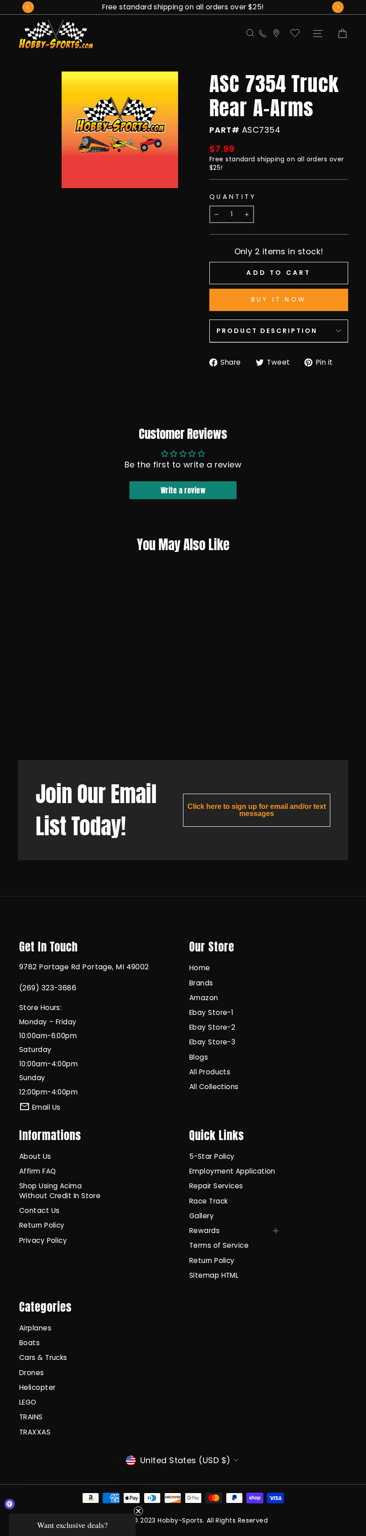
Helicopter (37, 1387)
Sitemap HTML (213, 1275)
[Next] (338, 7)
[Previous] (28, 7)
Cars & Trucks (43, 1357)
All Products (209, 1072)
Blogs (198, 1057)
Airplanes (35, 1328)
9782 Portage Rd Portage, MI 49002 (84, 967)
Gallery (201, 1215)
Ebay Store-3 (212, 1042)
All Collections (214, 1086)
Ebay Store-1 (211, 1012)
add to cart (44, 717)
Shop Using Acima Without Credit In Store (59, 1190)
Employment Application (232, 1171)
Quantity (233, 196)
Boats (29, 1342)
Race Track (208, 1201)
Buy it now (278, 299)
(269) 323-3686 (47, 988)
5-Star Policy (212, 1156)
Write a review (183, 490)
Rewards (204, 1230)
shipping (271, 159)
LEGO (28, 1402)
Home (199, 967)
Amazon (203, 997)
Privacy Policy (43, 1240)
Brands (201, 983)
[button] (72, 1525)
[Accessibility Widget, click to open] (9, 1504)
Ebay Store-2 (212, 1027)
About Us (35, 1156)
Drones (31, 1372)
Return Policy (42, 1225)
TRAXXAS (34, 1432)
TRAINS (31, 1417)
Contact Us (39, 1210)
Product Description (266, 330)
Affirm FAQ (37, 1171)
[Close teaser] (138, 1511)
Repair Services (216, 1186)
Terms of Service (219, 1245)
